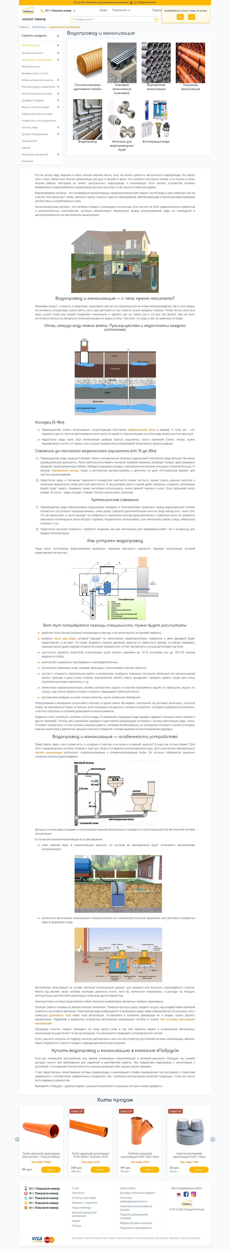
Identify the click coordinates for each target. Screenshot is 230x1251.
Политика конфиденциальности (133, 1199)
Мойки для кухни (31, 66)
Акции (103, 10)
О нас (75, 1188)
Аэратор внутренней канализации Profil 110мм (189, 1155)
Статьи (76, 1225)
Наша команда (81, 1207)
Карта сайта (127, 1188)
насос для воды (65, 638)
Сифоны (26, 147)
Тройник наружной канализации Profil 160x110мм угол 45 (140, 1155)
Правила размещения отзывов (133, 1216)
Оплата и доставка (84, 1197)
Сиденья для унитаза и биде (37, 114)
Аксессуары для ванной (35, 154)
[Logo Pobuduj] (29, 10)
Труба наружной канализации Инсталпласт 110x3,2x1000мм (41, 1155)
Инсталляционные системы (37, 93)
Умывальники (29, 141)
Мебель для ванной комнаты (38, 80)
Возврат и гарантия (84, 1202)
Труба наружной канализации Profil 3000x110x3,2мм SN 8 (90, 1155)
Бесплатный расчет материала (84, 1214)
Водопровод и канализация (37, 59)
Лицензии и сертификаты (136, 1228)
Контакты (78, 1193)
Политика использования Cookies (136, 1208)
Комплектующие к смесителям (38, 87)
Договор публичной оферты (137, 1193)
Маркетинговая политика (136, 1223)
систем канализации (49, 752)
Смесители (27, 161)
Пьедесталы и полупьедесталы (39, 120)
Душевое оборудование (35, 134)
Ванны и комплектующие (35, 107)
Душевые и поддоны (33, 100)
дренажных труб (60, 1015)
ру (191, 17)
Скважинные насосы (65, 470)
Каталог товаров (34, 19)
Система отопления (32, 53)
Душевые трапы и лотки (35, 73)
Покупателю (119, 10)
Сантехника (31, 45)
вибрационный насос (142, 429)
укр (180, 17)
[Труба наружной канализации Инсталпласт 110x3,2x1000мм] (41, 1129)
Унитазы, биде (29, 127)
